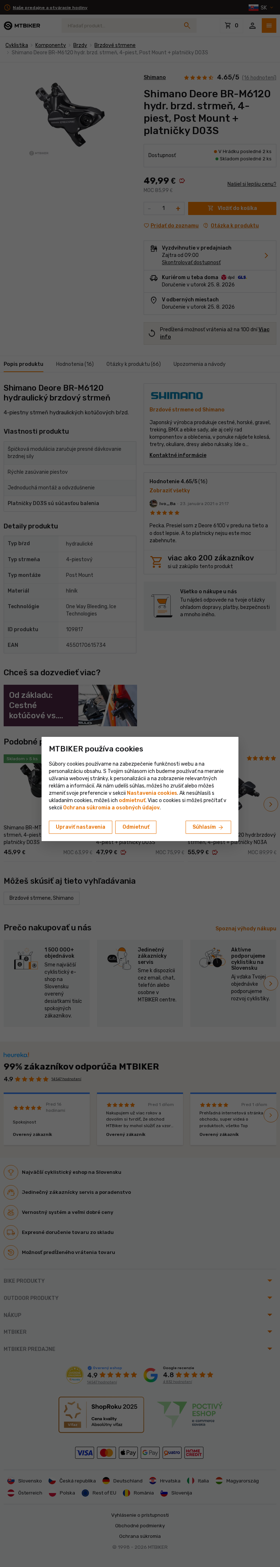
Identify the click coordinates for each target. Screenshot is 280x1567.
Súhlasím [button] (208, 828)
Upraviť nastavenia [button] (80, 827)
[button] (132, 800)
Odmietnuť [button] (135, 827)
